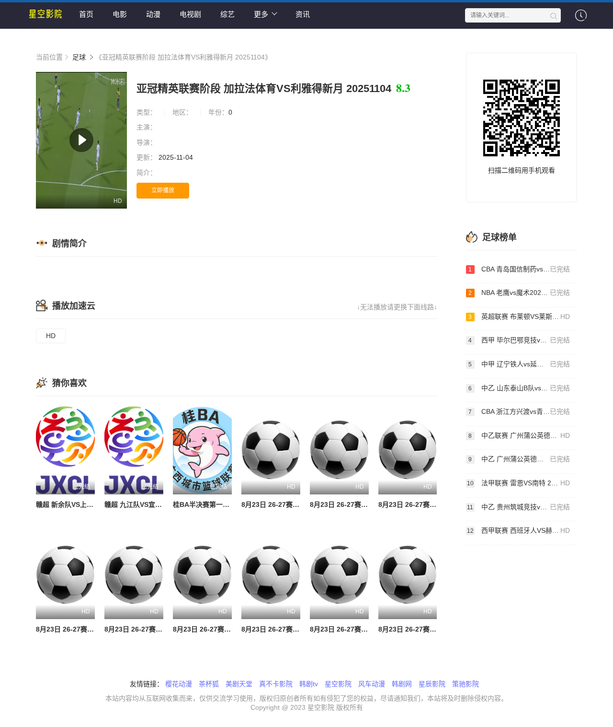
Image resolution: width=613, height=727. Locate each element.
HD (51, 336)
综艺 (227, 14)
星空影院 (338, 684)
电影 (120, 14)
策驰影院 (465, 684)
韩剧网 (402, 684)
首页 (86, 14)
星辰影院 (432, 684)
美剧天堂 (239, 684)
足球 (79, 57)
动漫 (153, 14)
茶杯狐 (209, 684)
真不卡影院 (276, 684)
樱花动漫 (178, 684)
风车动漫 (371, 684)
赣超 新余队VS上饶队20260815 (83, 504)
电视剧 (190, 14)
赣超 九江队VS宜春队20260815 (151, 504)
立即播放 (162, 190)
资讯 (302, 14)
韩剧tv (308, 684)
